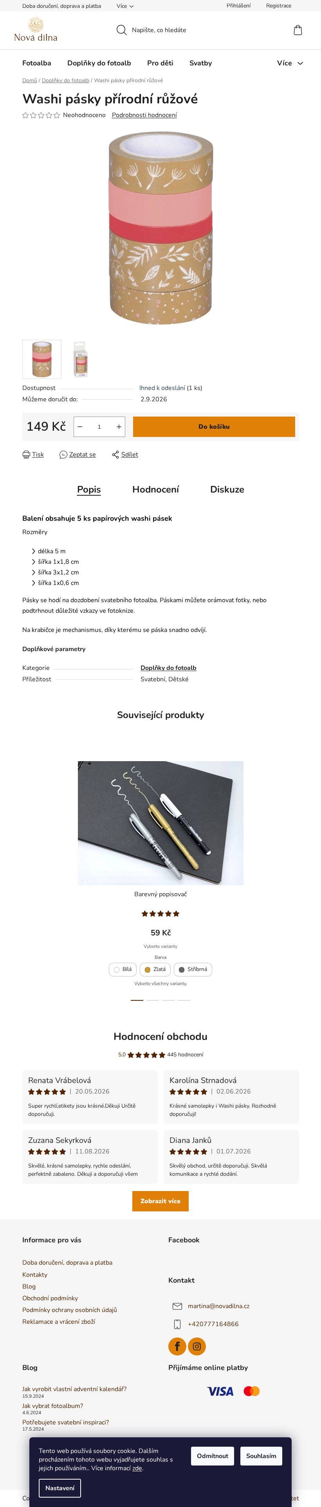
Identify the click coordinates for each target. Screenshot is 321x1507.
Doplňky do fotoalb (169, 668)
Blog (29, 1286)
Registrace (278, 5)
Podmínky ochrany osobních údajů (69, 1310)
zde (137, 1468)
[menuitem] (36, 63)
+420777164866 (213, 1323)
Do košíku (214, 426)
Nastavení (59, 1488)
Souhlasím (261, 1456)
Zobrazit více (160, 1201)
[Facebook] (177, 1346)
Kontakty (34, 1275)
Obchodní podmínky (50, 1298)
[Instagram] (197, 1346)
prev (28, 878)
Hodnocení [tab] (155, 489)
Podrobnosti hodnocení (144, 115)
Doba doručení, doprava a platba (61, 6)
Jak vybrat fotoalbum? (52, 1406)
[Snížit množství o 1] (80, 427)
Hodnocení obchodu (160, 1036)
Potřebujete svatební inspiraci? (65, 1422)
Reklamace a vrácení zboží (58, 1321)
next (293, 878)
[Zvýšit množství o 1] (119, 427)
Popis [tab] (89, 489)
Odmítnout (212, 1456)
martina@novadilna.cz (218, 1305)
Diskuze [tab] (227, 489)
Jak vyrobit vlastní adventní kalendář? (74, 1389)
